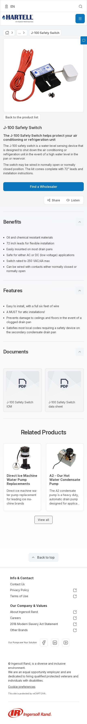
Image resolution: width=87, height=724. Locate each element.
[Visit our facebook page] (44, 642)
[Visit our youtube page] (66, 642)
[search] (80, 6)
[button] (43, 222)
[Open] (80, 18)
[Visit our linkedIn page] (55, 642)
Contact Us (17, 584)
